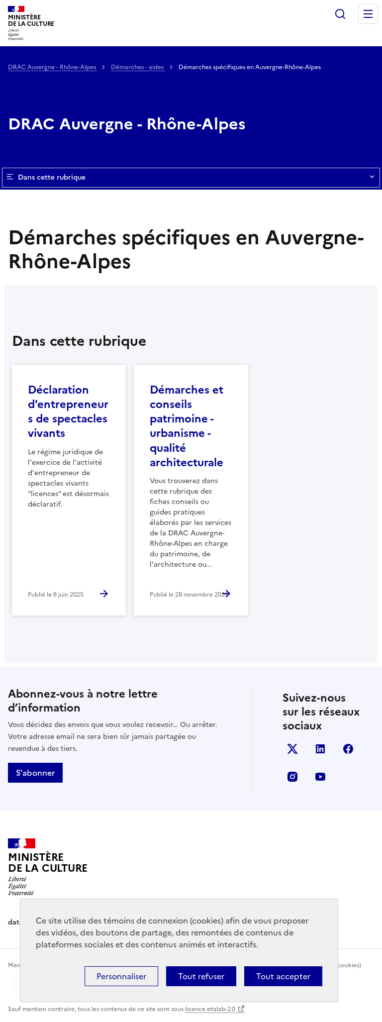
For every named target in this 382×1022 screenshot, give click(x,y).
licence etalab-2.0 (210, 1009)
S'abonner (35, 773)
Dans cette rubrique (52, 177)
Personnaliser (121, 976)
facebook (348, 749)
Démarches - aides (138, 67)
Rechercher (340, 14)
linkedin (320, 749)
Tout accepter (283, 976)
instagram (292, 777)
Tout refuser (201, 976)
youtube (320, 777)
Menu (368, 14)
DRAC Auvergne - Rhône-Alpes (52, 67)
